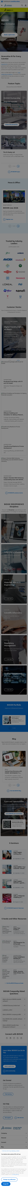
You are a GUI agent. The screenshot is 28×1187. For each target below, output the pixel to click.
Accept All (5, 1184)
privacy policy (15, 1174)
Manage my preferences (9, 1179)
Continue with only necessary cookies (10, 1150)
